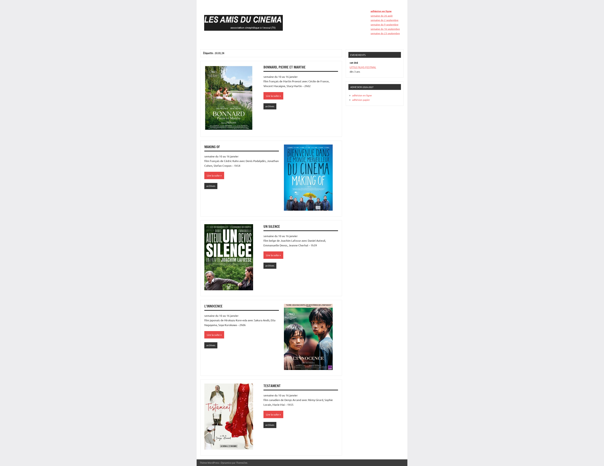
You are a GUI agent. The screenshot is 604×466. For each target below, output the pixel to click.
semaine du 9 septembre (384, 24)
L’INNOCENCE (213, 306)
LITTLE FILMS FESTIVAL (363, 67)
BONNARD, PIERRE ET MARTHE (284, 67)
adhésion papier (361, 99)
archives (269, 106)
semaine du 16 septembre (385, 28)
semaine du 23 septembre (385, 33)
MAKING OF (212, 146)
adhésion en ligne (381, 11)
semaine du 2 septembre (384, 20)
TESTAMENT (272, 385)
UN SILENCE (271, 226)
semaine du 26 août (382, 15)
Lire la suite (272, 95)
